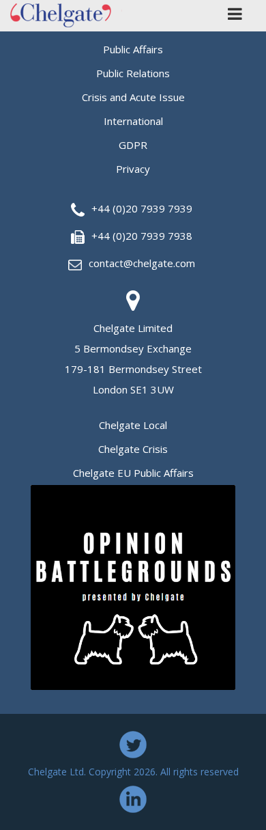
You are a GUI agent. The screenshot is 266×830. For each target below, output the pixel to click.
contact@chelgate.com (142, 263)
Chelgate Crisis (133, 449)
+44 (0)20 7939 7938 (141, 236)
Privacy (133, 169)
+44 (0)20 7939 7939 (141, 208)
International (133, 121)
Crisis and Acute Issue (133, 97)
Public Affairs (133, 49)
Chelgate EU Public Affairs (133, 473)
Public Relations (133, 73)
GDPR (133, 145)
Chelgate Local (133, 425)
